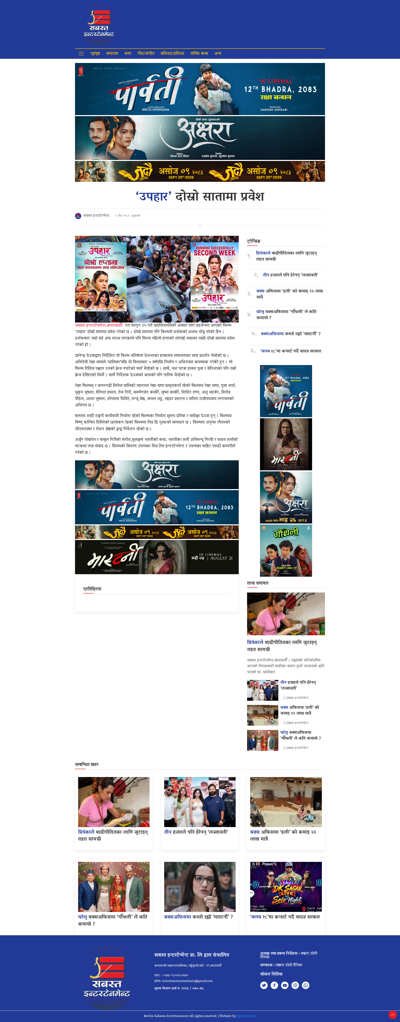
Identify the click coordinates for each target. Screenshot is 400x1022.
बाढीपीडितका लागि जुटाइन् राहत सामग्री (286, 257)
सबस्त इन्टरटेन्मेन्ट (96, 216)
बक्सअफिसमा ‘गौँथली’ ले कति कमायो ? (286, 315)
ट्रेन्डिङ (253, 241)
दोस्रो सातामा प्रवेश (200, 198)
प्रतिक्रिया (92, 588)
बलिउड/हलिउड (172, 54)
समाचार (112, 54)
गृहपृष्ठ (95, 54)
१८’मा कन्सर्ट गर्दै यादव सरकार (290, 352)
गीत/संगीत (146, 54)
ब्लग (127, 54)
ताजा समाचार (258, 583)
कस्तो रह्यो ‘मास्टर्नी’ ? (291, 334)
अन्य (217, 54)
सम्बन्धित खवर (87, 764)
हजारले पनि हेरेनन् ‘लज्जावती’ (290, 275)
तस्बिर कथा (199, 54)
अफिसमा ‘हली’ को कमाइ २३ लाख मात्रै (289, 295)
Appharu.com (246, 1016)
